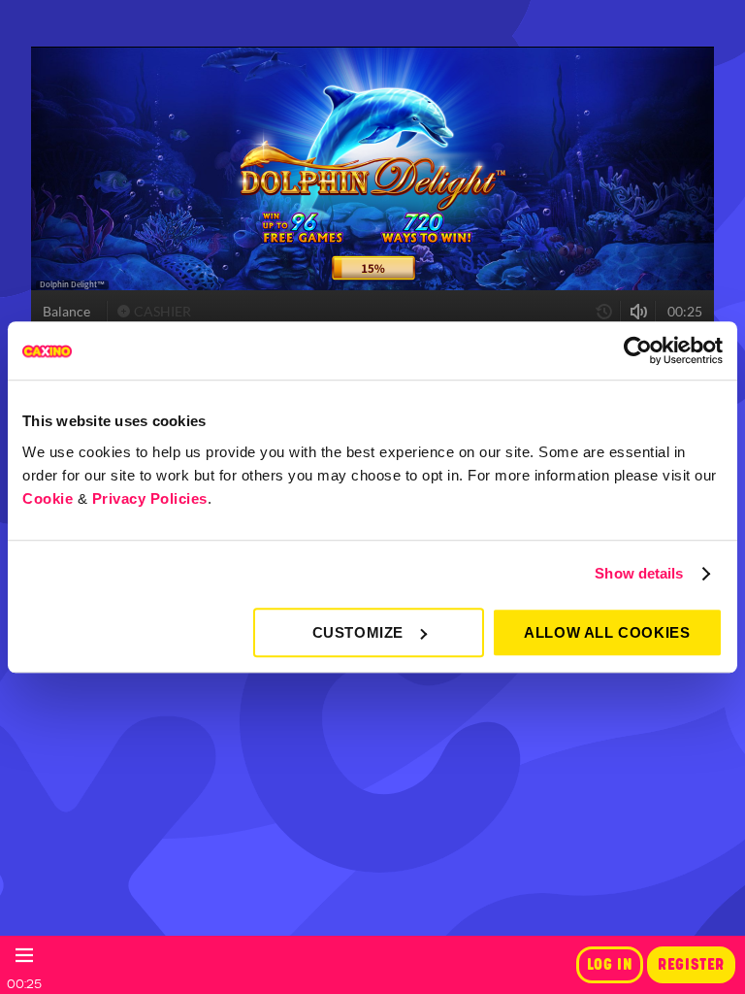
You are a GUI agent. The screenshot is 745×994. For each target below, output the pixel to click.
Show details (639, 573)
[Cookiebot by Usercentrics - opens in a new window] (638, 350)
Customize (358, 632)
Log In (610, 965)
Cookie (47, 498)
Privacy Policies (150, 498)
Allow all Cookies (607, 632)
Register (691, 965)
